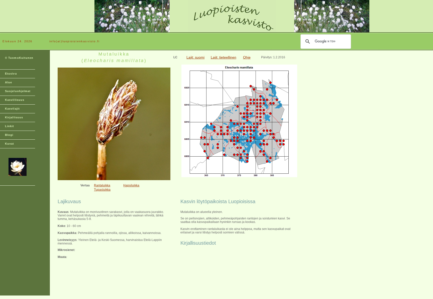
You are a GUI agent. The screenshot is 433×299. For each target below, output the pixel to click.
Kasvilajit (12, 108)
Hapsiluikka (131, 185)
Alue (8, 82)
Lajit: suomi (195, 57)
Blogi (9, 134)
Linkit (9, 126)
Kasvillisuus (14, 99)
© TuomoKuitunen (19, 57)
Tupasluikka (102, 189)
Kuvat (9, 143)
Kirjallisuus (14, 117)
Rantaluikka (102, 185)
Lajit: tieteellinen (223, 57)
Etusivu (11, 73)
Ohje (247, 57)
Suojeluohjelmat (18, 91)
